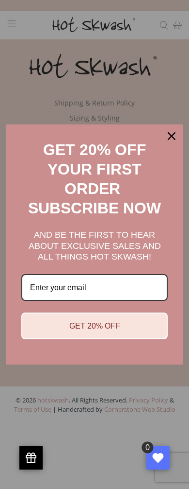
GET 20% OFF (94, 326)
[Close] (171, 136)
